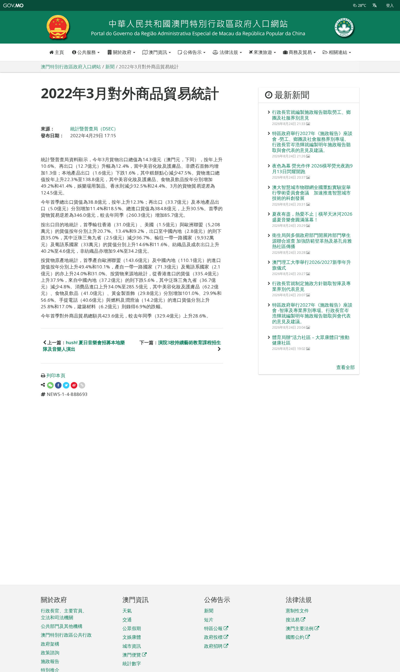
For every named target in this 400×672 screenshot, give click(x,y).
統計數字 (131, 663)
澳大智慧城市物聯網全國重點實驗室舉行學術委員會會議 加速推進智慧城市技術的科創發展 (311, 192)
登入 (390, 5)
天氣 (127, 610)
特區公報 (213, 628)
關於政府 (122, 52)
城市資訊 (131, 646)
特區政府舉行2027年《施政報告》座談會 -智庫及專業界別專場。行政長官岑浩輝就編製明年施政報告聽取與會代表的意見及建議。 (312, 313)
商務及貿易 (300, 52)
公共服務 (86, 52)
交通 (127, 619)
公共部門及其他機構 (61, 626)
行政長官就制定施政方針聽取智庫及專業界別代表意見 (311, 286)
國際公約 (295, 637)
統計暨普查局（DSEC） (94, 129)
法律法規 (229, 52)
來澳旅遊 (263, 52)
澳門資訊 (157, 52)
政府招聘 (213, 646)
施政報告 (50, 661)
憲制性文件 (297, 610)
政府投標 (213, 637)
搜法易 (293, 619)
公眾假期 (131, 628)
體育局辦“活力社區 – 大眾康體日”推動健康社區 (310, 340)
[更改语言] (374, 5)
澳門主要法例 (299, 628)
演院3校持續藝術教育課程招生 (189, 342)
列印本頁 (56, 375)
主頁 (59, 52)
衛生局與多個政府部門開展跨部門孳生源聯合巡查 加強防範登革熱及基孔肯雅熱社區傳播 (312, 240)
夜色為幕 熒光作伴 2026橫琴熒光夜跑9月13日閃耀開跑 (312, 168)
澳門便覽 (131, 655)
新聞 (208, 610)
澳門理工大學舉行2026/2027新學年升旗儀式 (311, 265)
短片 (208, 619)
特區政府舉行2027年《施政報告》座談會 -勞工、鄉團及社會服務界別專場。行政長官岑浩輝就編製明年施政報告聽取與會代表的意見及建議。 (312, 141)
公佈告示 (192, 52)
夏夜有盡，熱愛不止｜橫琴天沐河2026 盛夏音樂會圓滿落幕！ (312, 216)
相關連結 (338, 52)
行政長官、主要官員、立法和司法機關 (64, 613)
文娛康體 (131, 637)
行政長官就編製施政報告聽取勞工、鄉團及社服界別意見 (311, 115)
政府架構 (50, 644)
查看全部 (345, 367)
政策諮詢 (50, 652)
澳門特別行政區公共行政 (66, 635)
